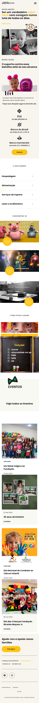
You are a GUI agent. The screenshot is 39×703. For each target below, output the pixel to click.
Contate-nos (16, 664)
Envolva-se (6, 664)
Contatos (15, 687)
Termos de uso (6, 687)
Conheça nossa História (10, 661)
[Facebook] (4, 675)
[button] (35, 3)
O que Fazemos (25, 661)
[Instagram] (12, 675)
